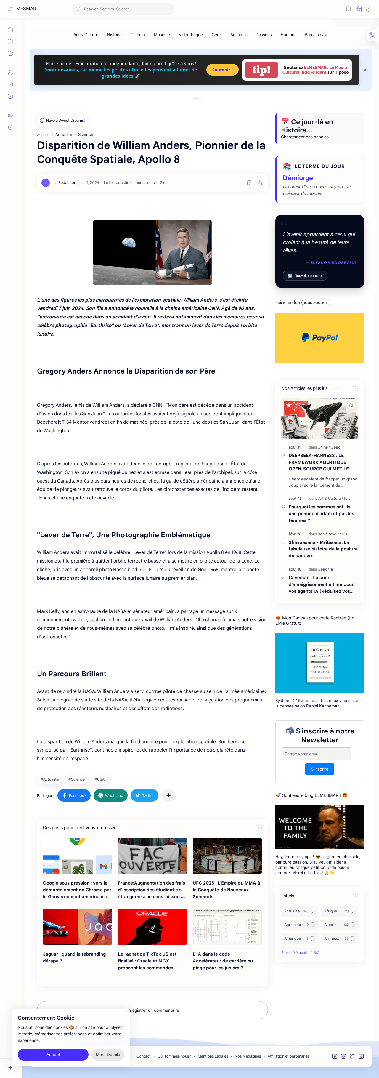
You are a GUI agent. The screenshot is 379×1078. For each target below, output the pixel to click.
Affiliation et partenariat (288, 1056)
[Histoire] (114, 35)
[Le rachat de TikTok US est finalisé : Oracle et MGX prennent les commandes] (152, 927)
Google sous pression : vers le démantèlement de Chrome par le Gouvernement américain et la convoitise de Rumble (77, 890)
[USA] (100, 779)
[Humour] (288, 35)
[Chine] (324, 447)
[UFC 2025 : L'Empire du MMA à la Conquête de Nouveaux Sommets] (227, 856)
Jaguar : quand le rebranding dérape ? (74, 957)
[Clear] (168, 9)
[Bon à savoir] (316, 35)
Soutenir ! (222, 70)
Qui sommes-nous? (174, 1056)
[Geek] (216, 35)
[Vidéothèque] (191, 35)
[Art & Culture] (85, 35)
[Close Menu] (365, 70)
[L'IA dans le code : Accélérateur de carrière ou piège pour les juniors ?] (227, 927)
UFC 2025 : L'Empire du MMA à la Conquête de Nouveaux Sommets (226, 889)
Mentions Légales (213, 1056)
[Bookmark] (348, 8)
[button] (358, 8)
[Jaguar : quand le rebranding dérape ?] (77, 927)
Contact (143, 1056)
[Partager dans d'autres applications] (168, 795)
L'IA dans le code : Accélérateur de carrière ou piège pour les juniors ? (223, 960)
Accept (53, 1054)
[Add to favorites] (249, 182)
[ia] (331, 569)
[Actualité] (50, 779)
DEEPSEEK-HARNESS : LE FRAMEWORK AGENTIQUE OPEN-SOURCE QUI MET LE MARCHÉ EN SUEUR (319, 462)
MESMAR (26, 9)
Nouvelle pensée (305, 275)
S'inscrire (319, 769)
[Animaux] (238, 35)
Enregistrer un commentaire (152, 1010)
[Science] (77, 779)
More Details (108, 1054)
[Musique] (162, 35)
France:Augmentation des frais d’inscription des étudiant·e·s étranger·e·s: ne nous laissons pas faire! (151, 890)
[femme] (350, 498)
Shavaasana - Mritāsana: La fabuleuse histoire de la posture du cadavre (323, 549)
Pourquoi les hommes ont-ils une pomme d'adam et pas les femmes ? (321, 513)
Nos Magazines (248, 1056)
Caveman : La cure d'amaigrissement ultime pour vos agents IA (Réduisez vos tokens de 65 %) (321, 585)
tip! (261, 69)
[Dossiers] (264, 35)
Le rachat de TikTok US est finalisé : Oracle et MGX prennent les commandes (147, 960)
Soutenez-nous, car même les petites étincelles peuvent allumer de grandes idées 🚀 (121, 73)
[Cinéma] (138, 35)
